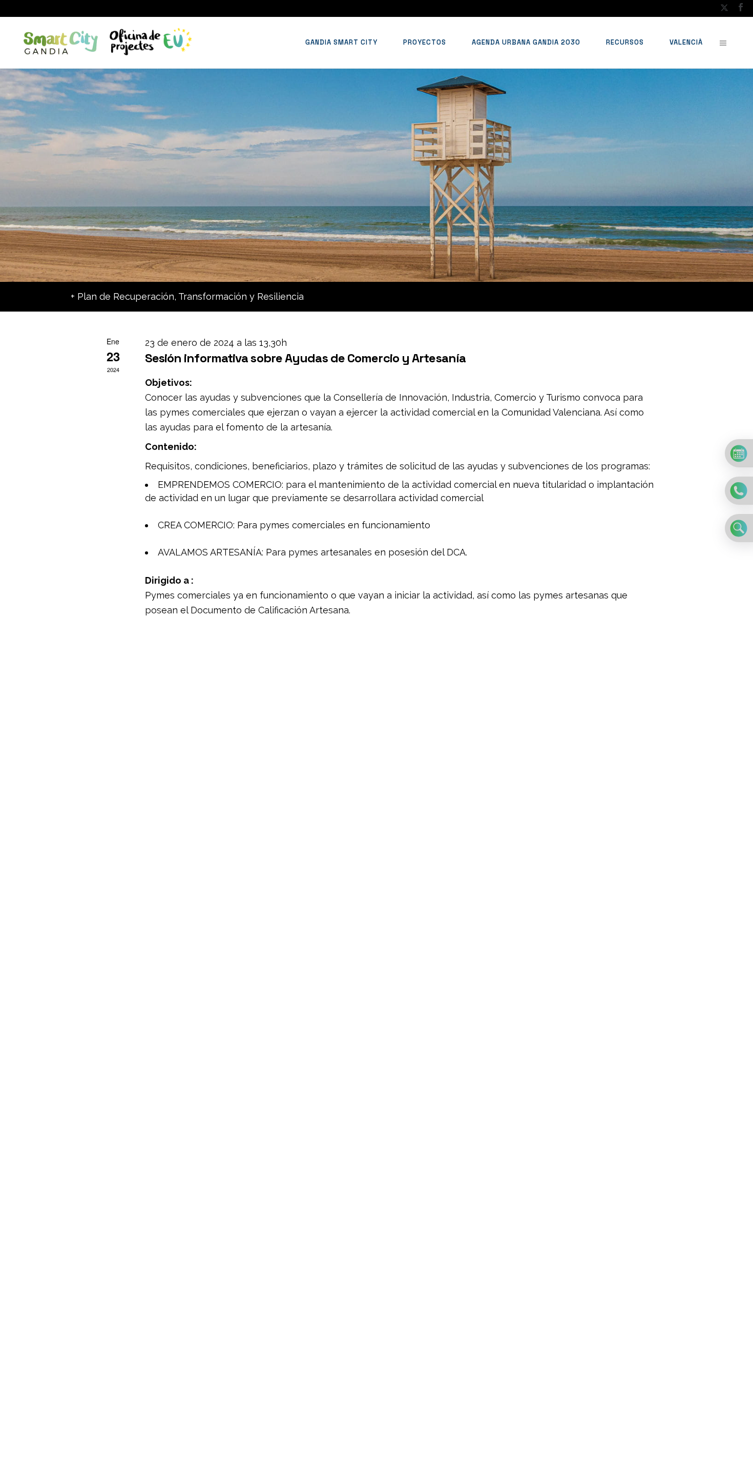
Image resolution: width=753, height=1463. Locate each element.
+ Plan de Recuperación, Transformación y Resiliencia (187, 296)
